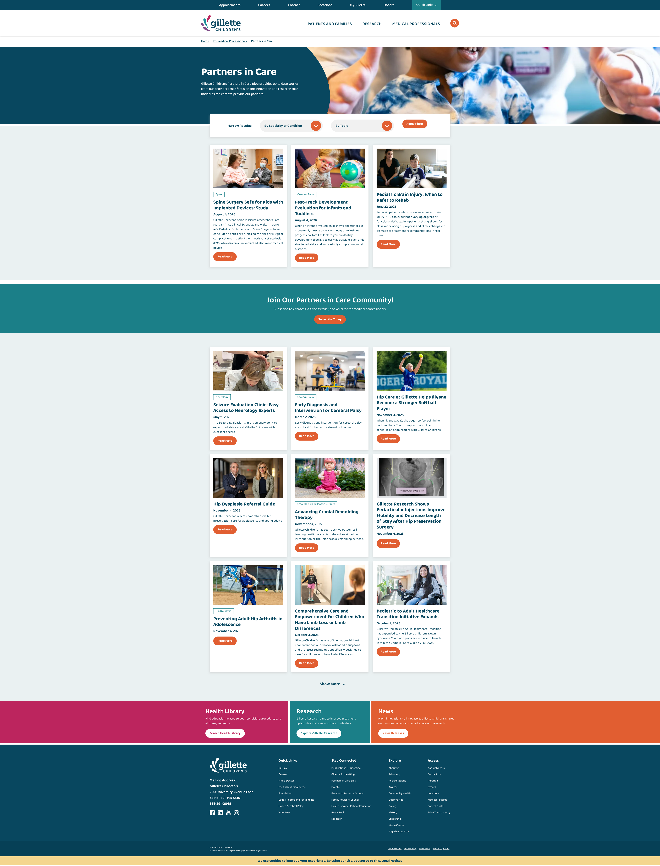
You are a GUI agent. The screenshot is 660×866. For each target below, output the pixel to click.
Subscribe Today (330, 319)
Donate (389, 5)
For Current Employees (291, 787)
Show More (330, 684)
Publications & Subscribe (346, 768)
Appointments (229, 5)
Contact (294, 5)
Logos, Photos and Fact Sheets (296, 800)
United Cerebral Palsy (291, 806)
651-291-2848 (220, 804)
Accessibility (410, 848)
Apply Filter (414, 123)
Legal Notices (395, 848)
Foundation (285, 793)
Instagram (236, 812)
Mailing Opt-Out (441, 848)
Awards (393, 787)
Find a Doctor (286, 781)
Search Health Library (225, 733)
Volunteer (284, 812)
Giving (392, 806)
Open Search (454, 23)
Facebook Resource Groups (347, 793)
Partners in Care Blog (343, 781)
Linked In (220, 812)
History (393, 812)
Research (372, 24)
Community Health (400, 793)
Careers (264, 5)
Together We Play (399, 831)
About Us (394, 768)
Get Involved (396, 800)
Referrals (433, 781)
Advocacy (394, 774)
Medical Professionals (416, 24)
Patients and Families (330, 24)
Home (205, 41)
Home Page (221, 23)
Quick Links (424, 5)
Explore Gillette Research (319, 733)
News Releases (393, 733)
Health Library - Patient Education (351, 806)
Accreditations (397, 781)
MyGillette (358, 5)
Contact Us (434, 774)
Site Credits (424, 848)
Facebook (212, 812)
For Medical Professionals (230, 41)
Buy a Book (338, 812)
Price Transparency (439, 812)
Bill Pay (282, 768)
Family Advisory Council (345, 800)
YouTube (228, 812)
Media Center (396, 825)
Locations (325, 5)
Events (335, 787)
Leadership (395, 819)
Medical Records (437, 800)
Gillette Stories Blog (343, 774)
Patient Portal (436, 806)
